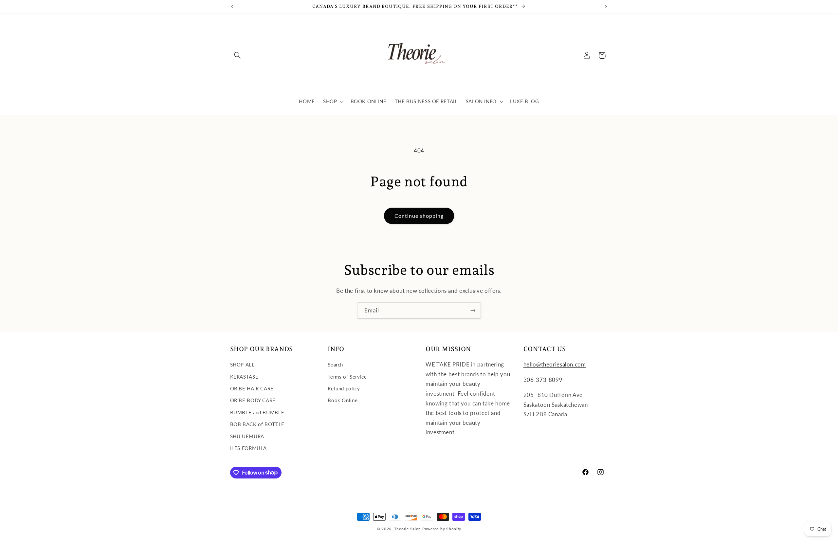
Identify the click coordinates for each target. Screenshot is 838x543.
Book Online (342, 400)
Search (335, 364)
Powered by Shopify (441, 529)
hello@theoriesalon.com (554, 364)
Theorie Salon (407, 529)
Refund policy (344, 388)
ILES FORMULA (248, 448)
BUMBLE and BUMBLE (257, 412)
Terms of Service (347, 377)
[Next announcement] (606, 6)
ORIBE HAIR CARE (252, 388)
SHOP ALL (242, 364)
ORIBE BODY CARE (253, 400)
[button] (237, 55)
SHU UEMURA (247, 436)
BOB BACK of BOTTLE (257, 424)
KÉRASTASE (244, 377)
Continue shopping (419, 216)
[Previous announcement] (232, 6)
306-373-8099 (543, 379)
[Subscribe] (473, 310)
